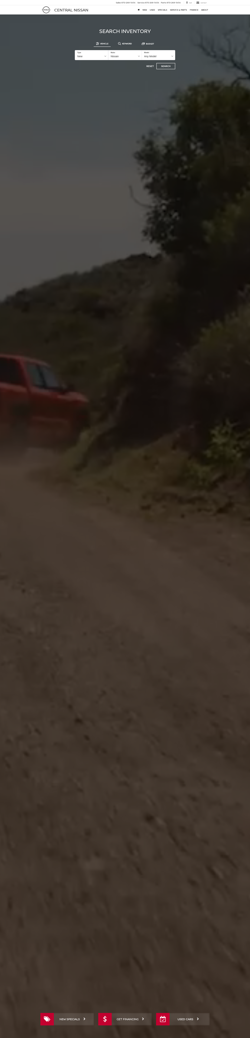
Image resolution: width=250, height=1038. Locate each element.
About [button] (204, 9)
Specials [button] (162, 9)
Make (113, 53)
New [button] (145, 9)
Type (79, 53)
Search (166, 66)
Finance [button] (194, 9)
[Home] (138, 9)
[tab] (102, 43)
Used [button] (152, 9)
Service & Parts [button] (178, 9)
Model (146, 53)
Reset (150, 66)
